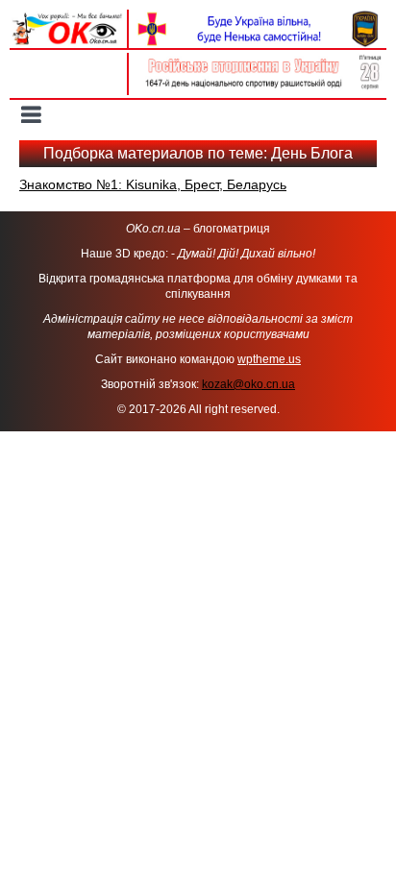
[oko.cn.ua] (68, 17)
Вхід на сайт (68, 62)
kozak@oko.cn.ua (248, 384)
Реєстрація (69, 83)
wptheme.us (269, 359)
